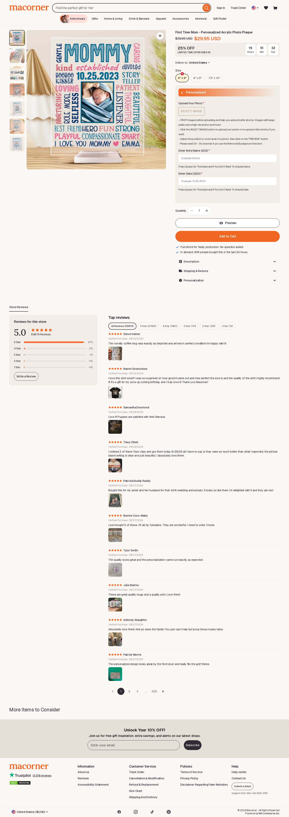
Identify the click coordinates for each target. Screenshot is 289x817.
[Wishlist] (266, 8)
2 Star (208, 326)
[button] (228, 103)
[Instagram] (135, 812)
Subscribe (193, 745)
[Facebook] (119, 812)
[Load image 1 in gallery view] (17, 37)
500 (154, 691)
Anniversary (77, 18)
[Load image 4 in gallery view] (17, 90)
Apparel (161, 18)
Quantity (180, 210)
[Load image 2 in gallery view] (17, 55)
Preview (230, 223)
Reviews (83, 778)
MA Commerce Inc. (269, 813)
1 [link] (120, 691)
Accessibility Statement (93, 784)
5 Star (148, 326)
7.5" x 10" (214, 78)
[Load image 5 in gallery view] (17, 108)
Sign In (221, 9)
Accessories (180, 18)
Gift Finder (220, 18)
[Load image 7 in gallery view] (17, 143)
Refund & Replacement (143, 784)
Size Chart (135, 791)
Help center (239, 772)
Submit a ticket (242, 786)
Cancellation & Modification (146, 778)
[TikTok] (152, 812)
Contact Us (239, 778)
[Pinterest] (168, 812)
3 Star (190, 326)
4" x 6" (197, 78)
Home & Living (113, 18)
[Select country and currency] (255, 8)
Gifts (95, 18)
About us (83, 772)
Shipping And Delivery (143, 797)
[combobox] (131, 8)
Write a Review (26, 376)
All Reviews (122, 326)
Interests (201, 18)
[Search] (206, 8)
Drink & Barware (139, 18)
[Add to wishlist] (160, 35)
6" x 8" (182, 78)
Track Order (238, 8)
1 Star (227, 326)
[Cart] (275, 8)
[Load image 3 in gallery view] (17, 73)
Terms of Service (191, 772)
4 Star (170, 326)
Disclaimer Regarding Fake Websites (204, 784)
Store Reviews (18, 307)
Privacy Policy (189, 778)
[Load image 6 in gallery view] (17, 126)
